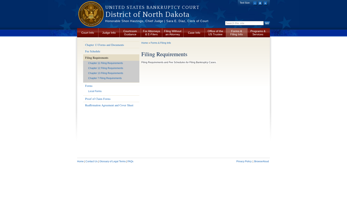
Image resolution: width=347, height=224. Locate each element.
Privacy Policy (244, 161)
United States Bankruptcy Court (152, 7)
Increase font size (266, 3)
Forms (88, 86)
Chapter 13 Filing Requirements (105, 73)
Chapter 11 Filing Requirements (105, 63)
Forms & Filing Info (236, 32)
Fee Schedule (92, 51)
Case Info (194, 32)
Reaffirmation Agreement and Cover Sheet (109, 105)
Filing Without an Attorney (172, 32)
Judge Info (109, 32)
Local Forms (95, 91)
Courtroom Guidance (130, 32)
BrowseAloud (261, 161)
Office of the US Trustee (215, 32)
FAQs (130, 161)
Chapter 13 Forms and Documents (104, 45)
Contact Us (92, 161)
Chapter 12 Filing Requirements (105, 68)
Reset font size (260, 3)
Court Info (87, 32)
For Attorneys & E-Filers (151, 32)
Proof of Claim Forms (97, 99)
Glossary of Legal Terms (112, 161)
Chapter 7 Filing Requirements (105, 78)
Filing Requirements (96, 58)
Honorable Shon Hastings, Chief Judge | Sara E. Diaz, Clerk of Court (156, 21)
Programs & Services (257, 32)
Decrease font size (255, 3)
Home (144, 43)
